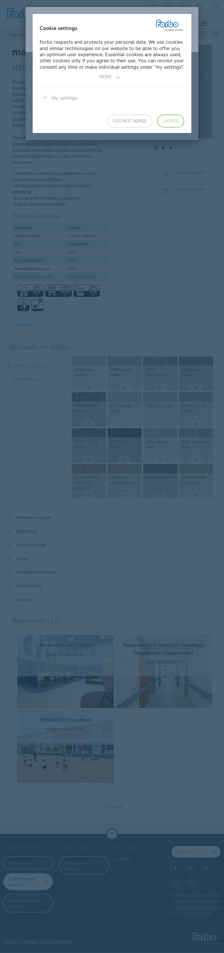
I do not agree (130, 121)
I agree (170, 121)
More (105, 76)
